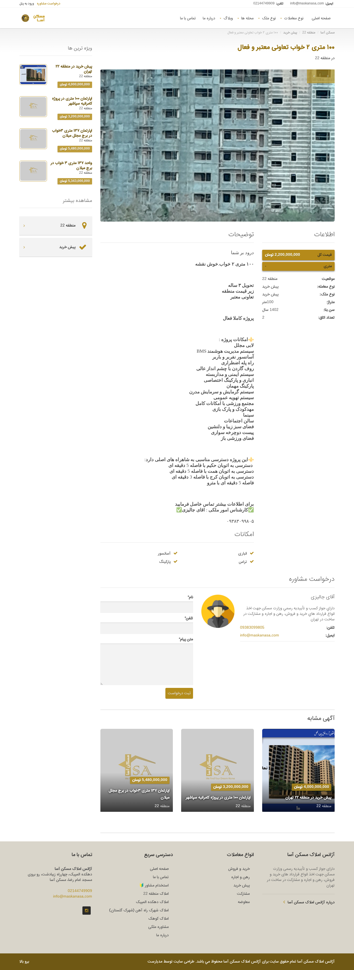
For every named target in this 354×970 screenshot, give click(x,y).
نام (190, 597)
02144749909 (264, 3)
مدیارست (155, 961)
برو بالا (24, 961)
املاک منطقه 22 (156, 894)
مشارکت (243, 894)
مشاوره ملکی (158, 927)
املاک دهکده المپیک (152, 902)
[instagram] (86, 910)
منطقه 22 (308, 32)
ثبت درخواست (179, 693)
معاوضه (244, 902)
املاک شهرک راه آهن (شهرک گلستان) (139, 910)
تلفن (188, 618)
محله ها (247, 18)
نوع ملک (269, 18)
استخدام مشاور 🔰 (154, 885)
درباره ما (209, 18)
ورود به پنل (26, 3)
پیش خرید (290, 32)
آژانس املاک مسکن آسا (316, 961)
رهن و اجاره (240, 877)
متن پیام (186, 639)
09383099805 (252, 628)
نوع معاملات (293, 18)
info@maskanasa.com (307, 3)
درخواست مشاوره (48, 3)
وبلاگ (228, 18)
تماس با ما (188, 18)
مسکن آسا (328, 32)
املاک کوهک (158, 919)
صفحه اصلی (321, 18)
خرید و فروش (239, 869)
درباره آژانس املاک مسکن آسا (311, 902)
